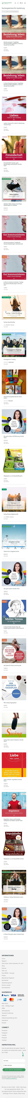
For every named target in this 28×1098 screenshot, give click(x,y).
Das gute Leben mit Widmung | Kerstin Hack (14, 437)
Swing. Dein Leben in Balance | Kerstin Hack (13, 740)
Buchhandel (5, 980)
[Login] (18, 3)
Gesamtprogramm (7, 982)
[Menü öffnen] (25, 3)
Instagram (4, 1033)
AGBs (3, 1008)
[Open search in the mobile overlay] (15, 3)
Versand (7, 50)
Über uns (4, 970)
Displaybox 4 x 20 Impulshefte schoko (14, 859)
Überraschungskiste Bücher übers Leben (13, 397)
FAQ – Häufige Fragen (8, 1006)
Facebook (4, 1030)
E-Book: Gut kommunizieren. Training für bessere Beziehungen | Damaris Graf (13, 283)
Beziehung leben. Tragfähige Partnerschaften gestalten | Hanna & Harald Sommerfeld (13, 43)
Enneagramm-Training (10, 359)
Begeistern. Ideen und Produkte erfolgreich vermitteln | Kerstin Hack (13, 819)
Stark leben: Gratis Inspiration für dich (12, 963)
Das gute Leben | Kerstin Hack (11, 588)
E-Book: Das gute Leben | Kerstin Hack (14, 934)
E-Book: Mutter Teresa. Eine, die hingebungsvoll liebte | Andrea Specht (14, 627)
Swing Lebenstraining (9, 322)
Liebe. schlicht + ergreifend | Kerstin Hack (13, 780)
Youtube (4, 1040)
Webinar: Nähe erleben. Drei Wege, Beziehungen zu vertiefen (13, 204)
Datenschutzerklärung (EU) (9, 1018)
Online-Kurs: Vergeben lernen (11, 551)
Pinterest (4, 1037)
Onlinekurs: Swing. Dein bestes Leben (13, 897)
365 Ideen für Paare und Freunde (12, 665)
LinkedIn (4, 1035)
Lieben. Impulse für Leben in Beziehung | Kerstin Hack (14, 124)
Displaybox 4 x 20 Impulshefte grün (13, 476)
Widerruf (4, 1015)
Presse (4, 975)
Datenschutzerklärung (11, 1078)
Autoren (4, 968)
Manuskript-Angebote (8, 978)
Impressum (5, 1020)
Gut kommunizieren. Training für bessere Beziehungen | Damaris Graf (13, 243)
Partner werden (6, 985)
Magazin (4, 961)
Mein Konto (5, 1003)
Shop (3, 966)
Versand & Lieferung (7, 1013)
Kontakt (4, 1022)
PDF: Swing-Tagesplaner (10, 702)
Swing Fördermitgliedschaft (11, 514)
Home (3, 958)
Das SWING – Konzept (8, 973)
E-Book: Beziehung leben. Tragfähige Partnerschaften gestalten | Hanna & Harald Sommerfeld (13, 85)
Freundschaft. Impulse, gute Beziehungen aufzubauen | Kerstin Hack (13, 164)
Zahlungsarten (6, 1010)
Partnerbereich (6, 987)
